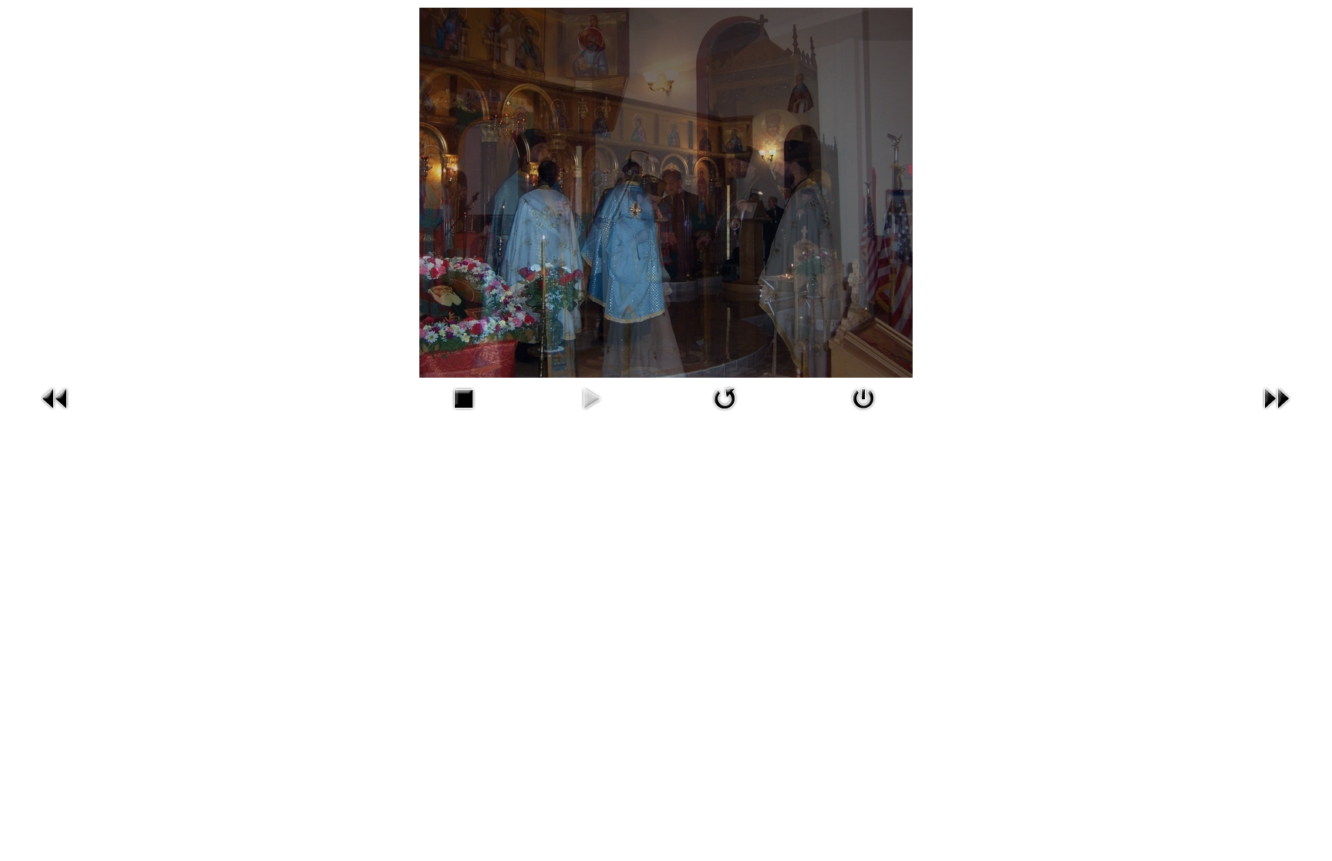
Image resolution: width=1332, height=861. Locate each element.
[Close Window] (863, 412)
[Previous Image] (55, 412)
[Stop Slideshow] (463, 412)
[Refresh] (725, 412)
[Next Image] (1276, 412)
